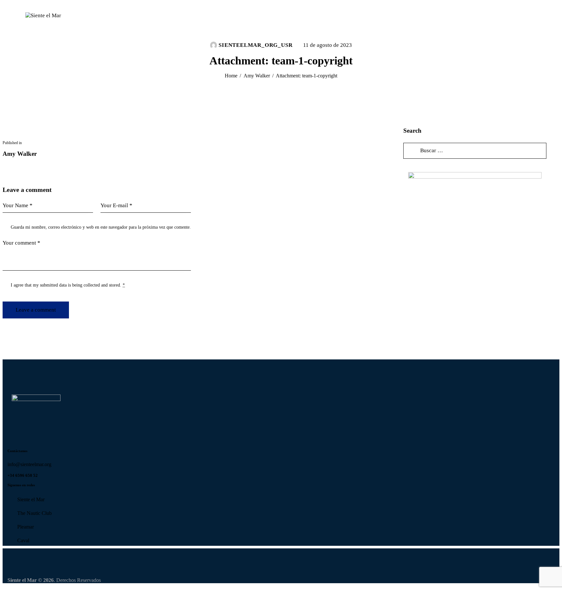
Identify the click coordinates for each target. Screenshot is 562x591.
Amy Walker (257, 75)
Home (231, 75)
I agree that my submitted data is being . (68, 285)
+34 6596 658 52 (22, 475)
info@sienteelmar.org (30, 464)
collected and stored (102, 285)
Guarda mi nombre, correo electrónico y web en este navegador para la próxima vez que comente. (101, 227)
